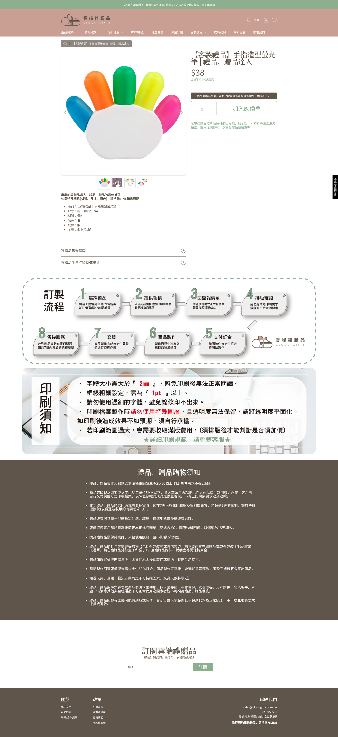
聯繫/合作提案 (69, 717)
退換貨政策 (99, 712)
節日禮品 (114, 32)
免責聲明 (98, 717)
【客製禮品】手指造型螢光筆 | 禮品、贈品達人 (101, 43)
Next (181, 113)
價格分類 (90, 32)
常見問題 (66, 712)
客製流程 (197, 32)
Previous (66, 113)
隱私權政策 (99, 723)
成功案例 (66, 706)
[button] (254, 20)
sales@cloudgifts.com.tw (260, 707)
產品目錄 (67, 32)
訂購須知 (98, 706)
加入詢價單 (247, 108)
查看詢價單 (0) (335, 187)
